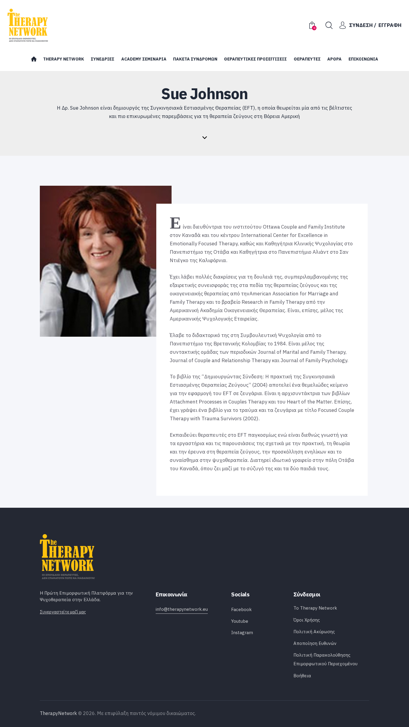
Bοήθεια (302, 675)
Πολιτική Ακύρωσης (314, 631)
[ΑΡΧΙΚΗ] (34, 60)
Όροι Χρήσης (306, 620)
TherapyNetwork (58, 713)
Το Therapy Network (315, 608)
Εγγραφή (390, 25)
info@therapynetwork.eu (182, 609)
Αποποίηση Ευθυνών (315, 643)
